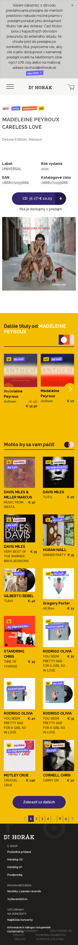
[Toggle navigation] (9, 87)
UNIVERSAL (29, 108)
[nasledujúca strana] (72, 818)
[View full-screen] (69, 223)
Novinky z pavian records (24, 891)
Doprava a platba (50, 939)
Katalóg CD (15, 859)
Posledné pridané (19, 851)
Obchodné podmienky (22, 930)
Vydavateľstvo (17, 899)
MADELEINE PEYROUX (30, 119)
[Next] (70, 389)
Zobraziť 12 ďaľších (39, 802)
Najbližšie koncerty (20, 919)
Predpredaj (14, 874)
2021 (15, 108)
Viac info (33, 73)
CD (41, 108)
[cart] (71, 86)
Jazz (6, 108)
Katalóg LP (14, 867)
